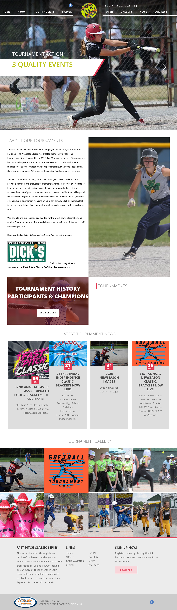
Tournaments (44, 11)
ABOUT (22, 11)
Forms (109, 11)
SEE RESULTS (48, 312)
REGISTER (123, 5)
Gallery (126, 11)
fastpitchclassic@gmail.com (69, 222)
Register (126, 570)
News (143, 11)
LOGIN (109, 5)
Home (6, 11)
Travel (67, 11)
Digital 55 (76, 604)
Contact (161, 11)
